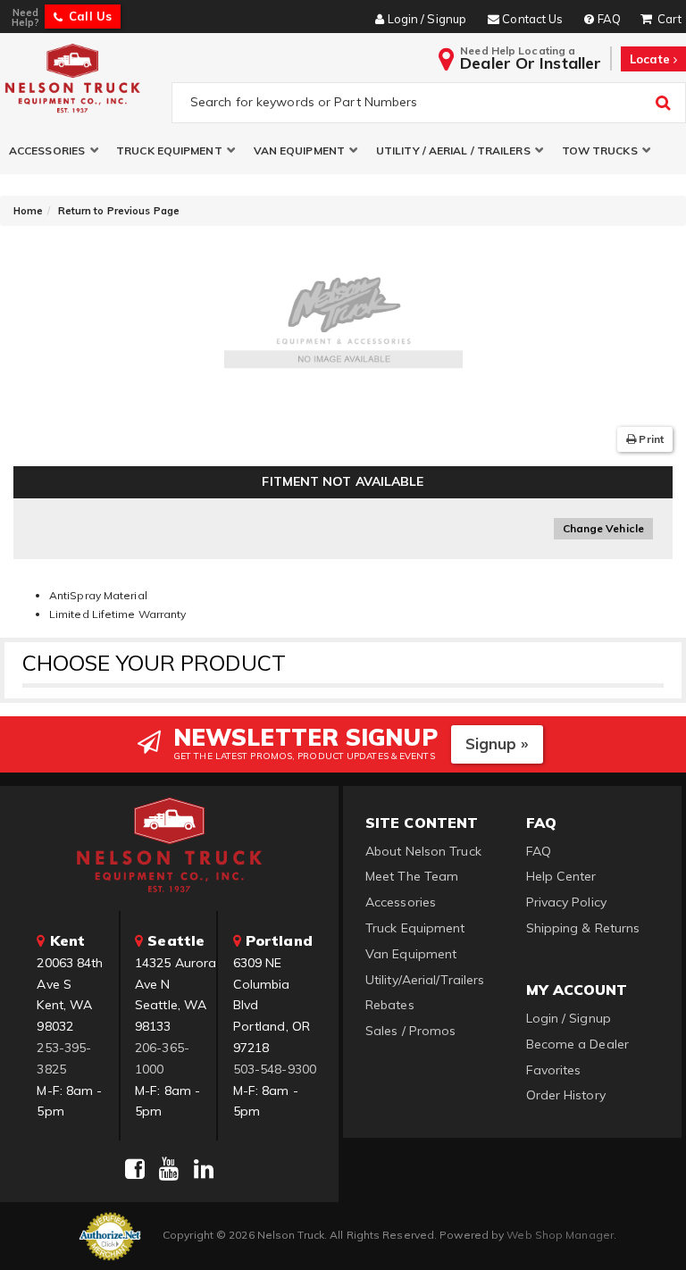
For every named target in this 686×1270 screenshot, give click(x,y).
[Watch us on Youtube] (169, 1169)
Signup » (497, 743)
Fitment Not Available (342, 481)
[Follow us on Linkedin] (203, 1169)
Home (28, 211)
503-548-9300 (274, 1069)
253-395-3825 (64, 1058)
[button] (53, 150)
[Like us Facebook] (135, 1169)
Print (650, 439)
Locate (651, 59)
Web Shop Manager (560, 1234)
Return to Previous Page (119, 211)
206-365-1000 (162, 1058)
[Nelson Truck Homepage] (82, 78)
